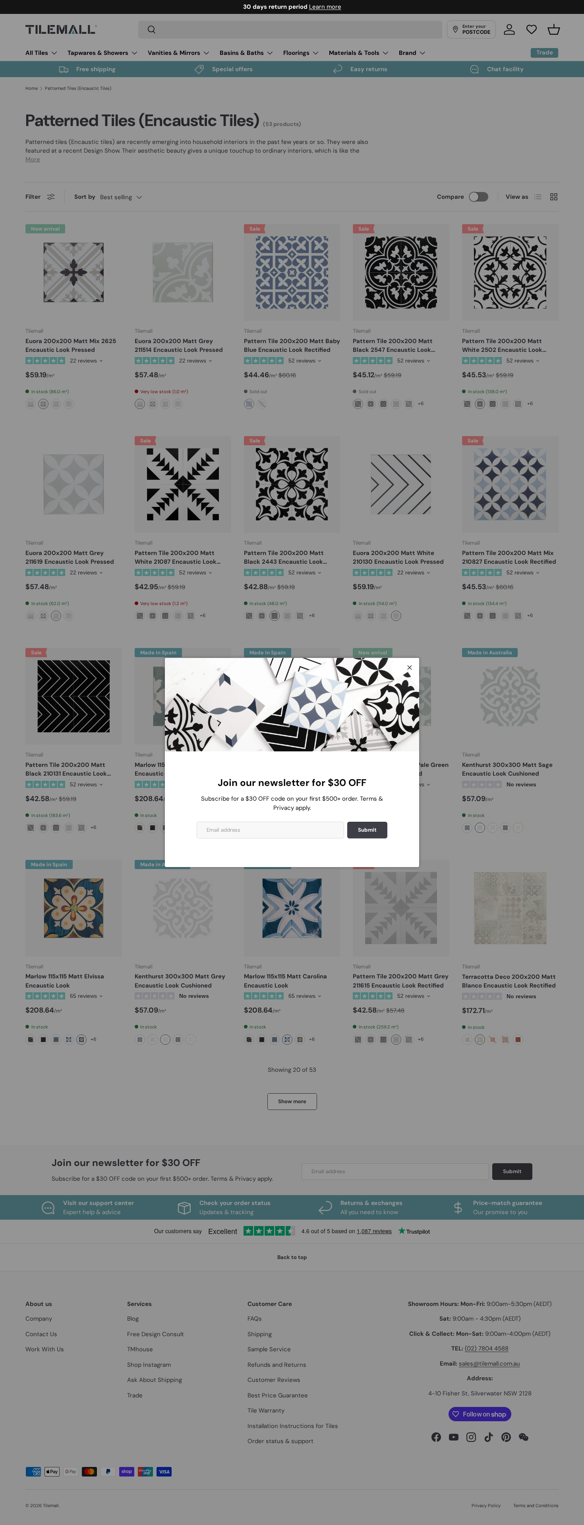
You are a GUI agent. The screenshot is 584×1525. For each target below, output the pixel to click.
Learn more (325, 7)
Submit (367, 830)
